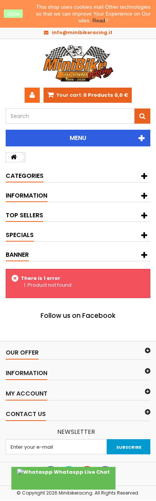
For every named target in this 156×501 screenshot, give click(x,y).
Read (98, 20)
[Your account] (32, 95)
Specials (20, 235)
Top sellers (24, 215)
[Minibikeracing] (78, 63)
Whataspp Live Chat (81, 472)
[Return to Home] (13, 157)
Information (26, 195)
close (13, 14)
